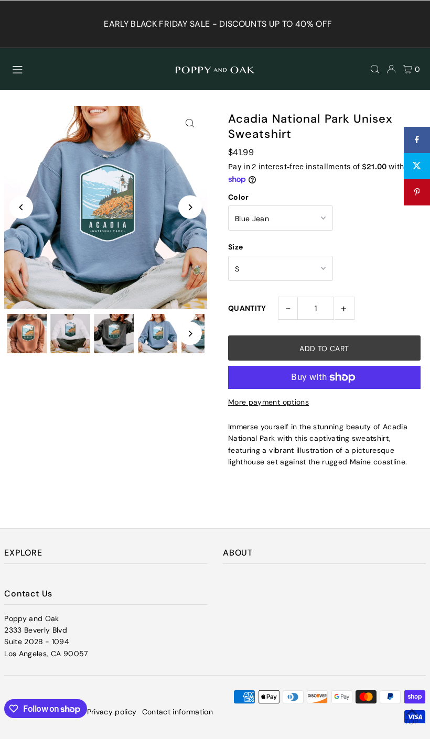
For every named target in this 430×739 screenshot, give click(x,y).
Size (235, 247)
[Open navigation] (88, 68)
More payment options (268, 402)
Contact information (177, 711)
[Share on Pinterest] (417, 192)
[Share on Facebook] (417, 140)
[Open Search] (375, 69)
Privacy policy (112, 711)
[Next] (190, 207)
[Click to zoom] (190, 123)
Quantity (247, 308)
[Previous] (21, 207)
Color (238, 197)
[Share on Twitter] (417, 166)
